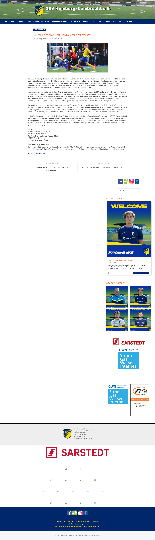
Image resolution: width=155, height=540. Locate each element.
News (28, 22)
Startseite (59, 521)
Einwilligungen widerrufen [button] (91, 526)
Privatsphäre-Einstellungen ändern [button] (77, 524)
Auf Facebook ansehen (141, 273)
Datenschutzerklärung (82, 521)
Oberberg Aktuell (41, 39)
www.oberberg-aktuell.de (38, 153)
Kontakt (121, 22)
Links (72, 521)
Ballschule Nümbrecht (62, 22)
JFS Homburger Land (41, 22)
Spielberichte (39, 29)
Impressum (95, 521)
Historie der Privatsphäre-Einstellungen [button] (68, 526)
